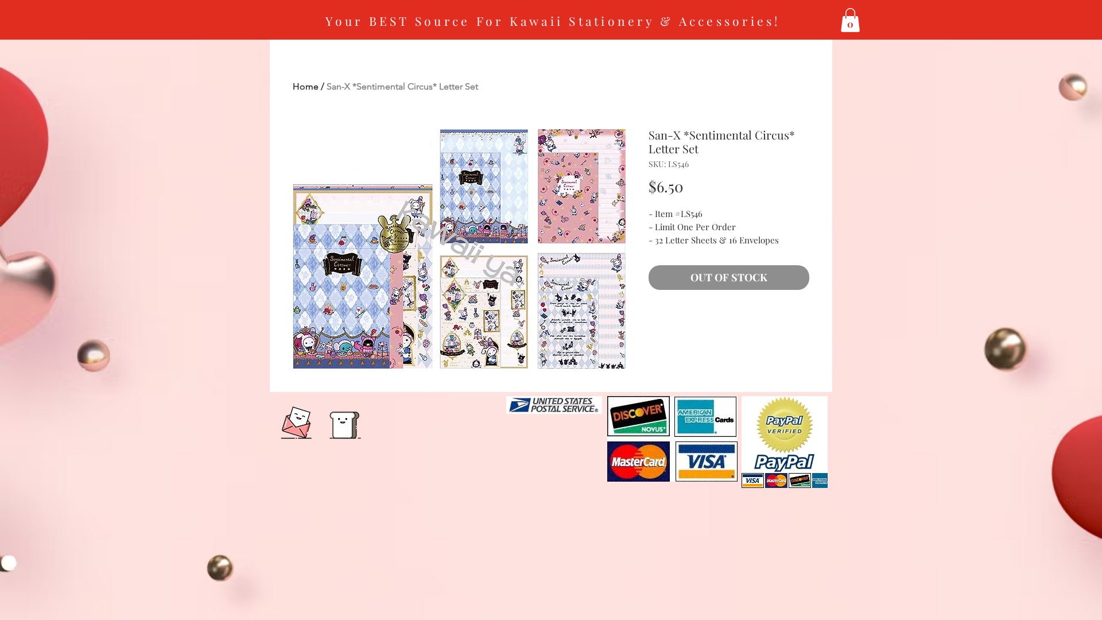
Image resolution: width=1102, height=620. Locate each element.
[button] (850, 20)
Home (306, 86)
